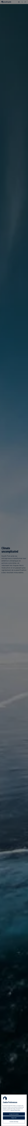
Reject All (13, 1117)
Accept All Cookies (14, 1114)
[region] (14, 1110)
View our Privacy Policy (15, 1110)
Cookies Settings (14, 1121)
